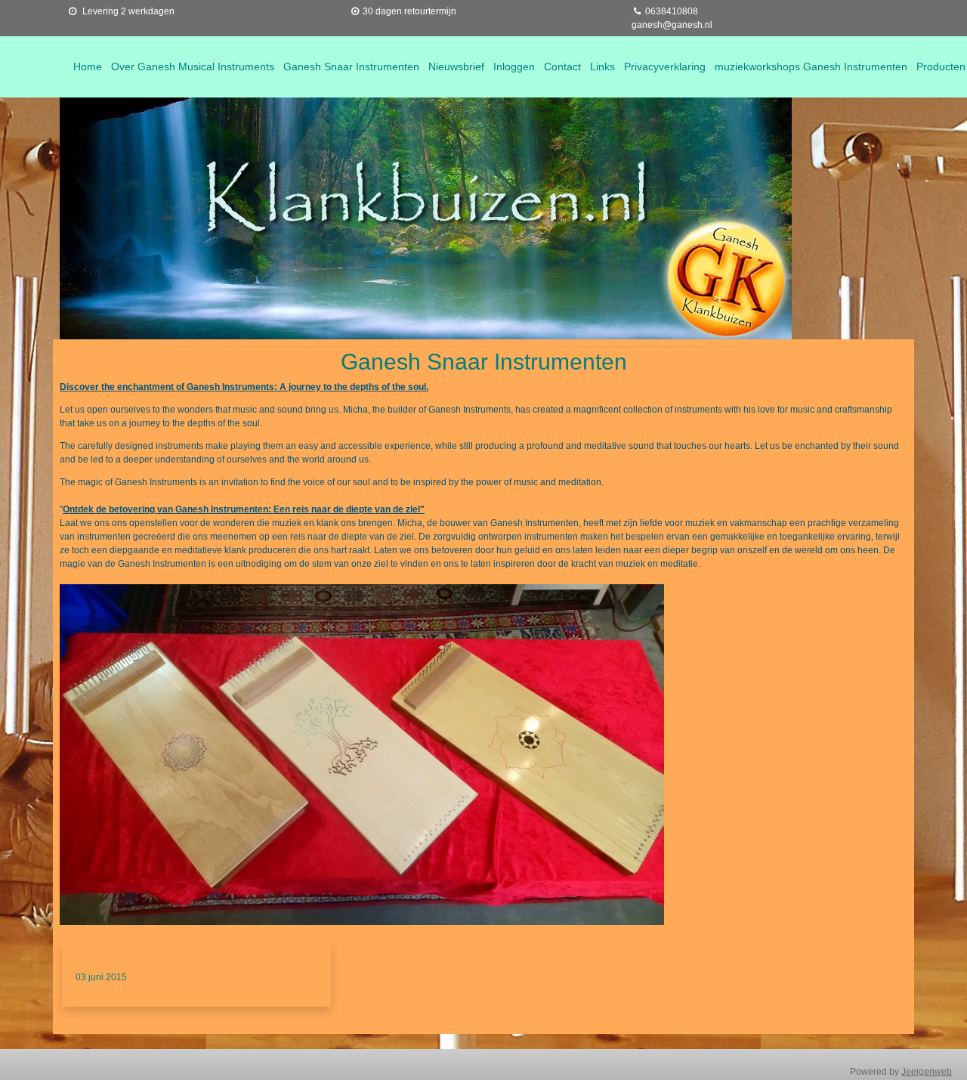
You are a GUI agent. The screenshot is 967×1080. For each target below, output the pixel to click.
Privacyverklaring (665, 66)
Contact (562, 66)
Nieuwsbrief (456, 66)
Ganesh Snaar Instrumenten (351, 66)
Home (87, 66)
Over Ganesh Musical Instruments (192, 66)
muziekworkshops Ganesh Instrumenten (811, 66)
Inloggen (514, 66)
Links (602, 66)
